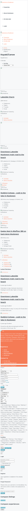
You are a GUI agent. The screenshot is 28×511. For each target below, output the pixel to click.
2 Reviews (4, 183)
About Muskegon (8, 13)
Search (2, 449)
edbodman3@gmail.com (10, 363)
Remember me (6, 463)
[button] (2, 435)
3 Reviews (4, 221)
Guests (2, 378)
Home (5, 349)
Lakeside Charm (7, 97)
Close (2, 509)
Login (5, 26)
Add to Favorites (8, 120)
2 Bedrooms (7, 264)
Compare (6, 118)
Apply (2, 387)
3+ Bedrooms (7, 266)
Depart (3, 376)
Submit (2, 493)
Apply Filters (8, 448)
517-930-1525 (7, 19)
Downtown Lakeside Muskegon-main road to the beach (12, 154)
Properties (7, 7)
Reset (2, 448)
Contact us (6, 355)
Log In (2, 467)
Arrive (2, 374)
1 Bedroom (6, 262)
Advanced (3, 389)
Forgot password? (5, 465)
